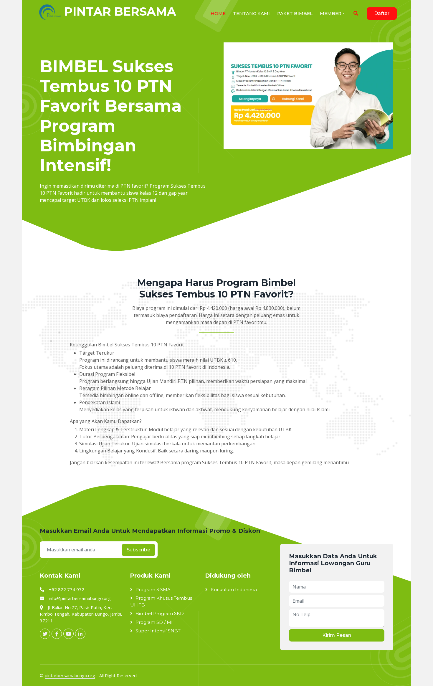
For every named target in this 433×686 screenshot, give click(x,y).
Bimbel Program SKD (159, 613)
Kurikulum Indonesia (234, 589)
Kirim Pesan (336, 635)
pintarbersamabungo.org (70, 675)
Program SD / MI (154, 622)
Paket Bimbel (295, 13)
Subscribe (138, 550)
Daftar (381, 13)
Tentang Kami (251, 13)
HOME (218, 13)
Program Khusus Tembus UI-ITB (161, 601)
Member (330, 13)
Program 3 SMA (153, 589)
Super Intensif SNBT (158, 631)
